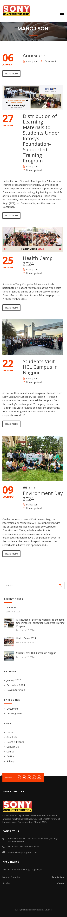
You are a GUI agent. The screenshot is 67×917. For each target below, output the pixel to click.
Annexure (34, 55)
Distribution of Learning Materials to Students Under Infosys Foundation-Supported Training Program (40, 623)
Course (10, 751)
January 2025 (14, 680)
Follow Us (10, 777)
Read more (11, 73)
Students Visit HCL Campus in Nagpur (40, 367)
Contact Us (13, 746)
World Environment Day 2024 (43, 493)
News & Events (15, 741)
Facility (10, 756)
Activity (11, 761)
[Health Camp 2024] (9, 641)
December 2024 (16, 685)
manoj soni (32, 61)
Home (10, 732)
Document (50, 61)
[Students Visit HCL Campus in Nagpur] (9, 656)
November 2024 (16, 689)
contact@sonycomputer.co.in (22, 852)
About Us (12, 737)
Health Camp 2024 (38, 261)
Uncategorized (34, 170)
